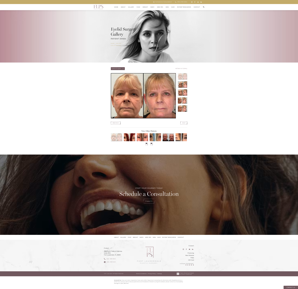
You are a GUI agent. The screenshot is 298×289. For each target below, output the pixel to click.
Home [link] (116, 7)
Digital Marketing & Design (187, 274)
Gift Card (191, 260)
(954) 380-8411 (125, 283)
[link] (181, 2)
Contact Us (149, 201)
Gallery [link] (131, 7)
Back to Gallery (182, 68)
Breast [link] (145, 7)
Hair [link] (172, 7)
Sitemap (159, 273)
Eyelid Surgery (116, 45)
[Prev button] (146, 144)
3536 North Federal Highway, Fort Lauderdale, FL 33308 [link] (113, 253)
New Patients (189, 255)
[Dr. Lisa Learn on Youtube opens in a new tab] (198, 2)
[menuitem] (192, 2)
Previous (116, 123)
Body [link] (152, 7)
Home (112, 43)
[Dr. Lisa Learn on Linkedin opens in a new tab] (201, 2)
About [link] (123, 7)
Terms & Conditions (141, 273)
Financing (191, 253)
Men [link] (167, 7)
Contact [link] (197, 7)
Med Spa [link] (160, 7)
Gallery (119, 43)
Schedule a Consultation (149, 192)
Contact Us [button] (291, 287)
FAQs (192, 257)
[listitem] (162, 2)
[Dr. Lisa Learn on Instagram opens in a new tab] (192, 2)
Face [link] (138, 7)
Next (183, 123)
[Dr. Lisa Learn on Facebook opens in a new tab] (195, 2)
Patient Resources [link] (184, 7)
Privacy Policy (152, 273)
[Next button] (151, 144)
